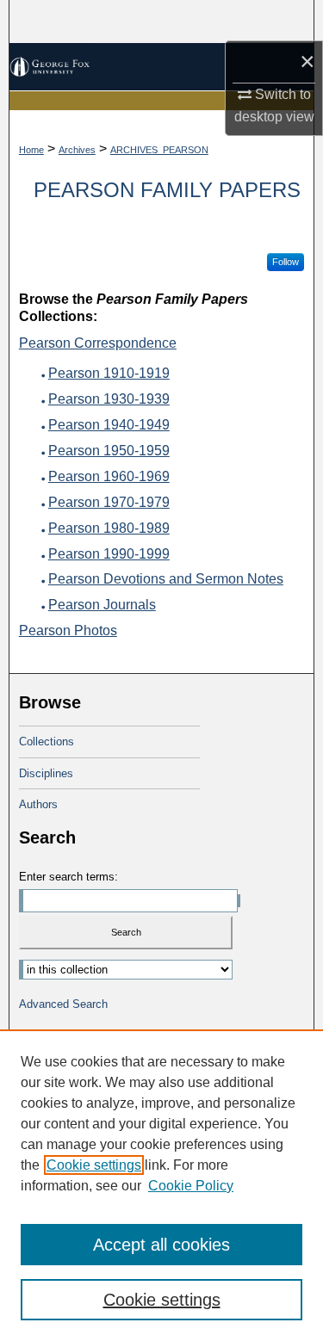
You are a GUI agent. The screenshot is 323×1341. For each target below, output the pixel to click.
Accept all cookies (161, 1244)
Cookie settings (94, 1165)
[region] (161, 1185)
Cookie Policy (190, 1185)
